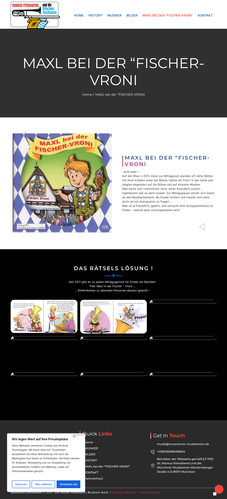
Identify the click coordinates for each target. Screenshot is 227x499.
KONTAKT (205, 15)
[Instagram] (214, 493)
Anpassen (21, 484)
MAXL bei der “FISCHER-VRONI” (167, 15)
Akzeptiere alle (68, 484)
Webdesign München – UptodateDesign (134, 492)
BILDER (132, 15)
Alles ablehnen (43, 484)
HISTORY (95, 15)
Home (79, 15)
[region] (46, 462)
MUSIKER (114, 15)
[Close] (78, 435)
